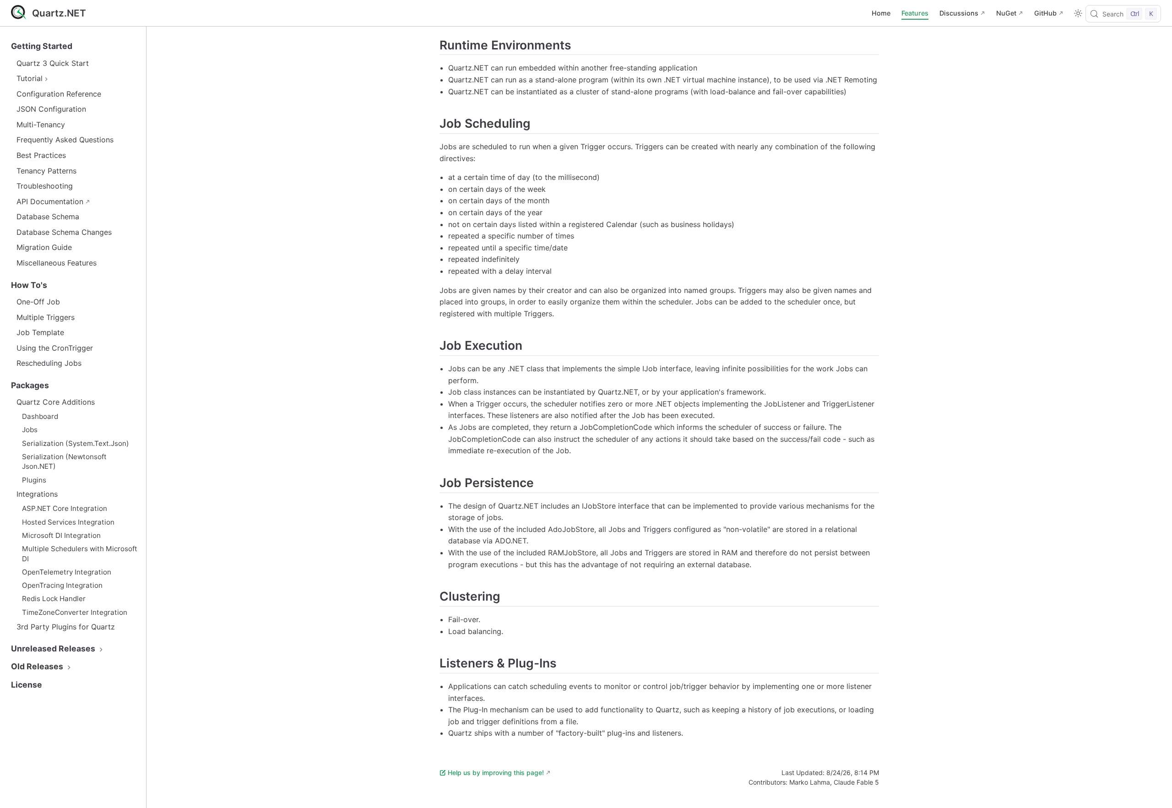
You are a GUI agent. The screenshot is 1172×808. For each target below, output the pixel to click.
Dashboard (40, 416)
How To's (29, 285)
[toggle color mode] (1078, 13)
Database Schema (47, 216)
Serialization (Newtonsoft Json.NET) (64, 461)
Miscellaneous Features (56, 262)
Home (881, 13)
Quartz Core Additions (55, 402)
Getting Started (41, 46)
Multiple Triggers (45, 317)
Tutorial (29, 78)
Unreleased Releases (54, 648)
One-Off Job (38, 301)
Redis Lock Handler (54, 598)
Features (914, 13)
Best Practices (41, 155)
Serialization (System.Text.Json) (75, 443)
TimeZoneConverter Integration (74, 612)
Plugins (34, 480)
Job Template (40, 332)
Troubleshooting (44, 185)
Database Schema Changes (64, 232)
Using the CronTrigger (54, 347)
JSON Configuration (51, 109)
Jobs (30, 429)
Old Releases (38, 666)
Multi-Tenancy (40, 124)
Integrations (37, 494)
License (26, 684)
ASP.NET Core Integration (64, 508)
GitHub (1045, 13)
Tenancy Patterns (46, 170)
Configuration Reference (58, 93)
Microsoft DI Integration (61, 535)
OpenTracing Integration (62, 585)
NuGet (1006, 13)
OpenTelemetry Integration (66, 572)
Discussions (958, 13)
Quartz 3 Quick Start (52, 63)
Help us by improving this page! (496, 772)
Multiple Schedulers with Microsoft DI (79, 553)
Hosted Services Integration (68, 522)
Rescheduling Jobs (48, 363)
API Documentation (49, 201)
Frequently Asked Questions (65, 139)
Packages (30, 385)
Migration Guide (44, 247)
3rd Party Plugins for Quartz (65, 626)
